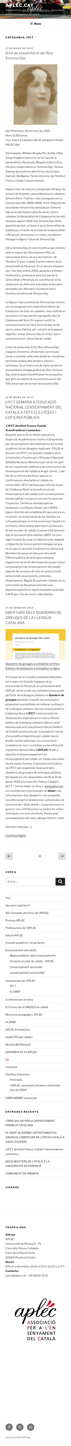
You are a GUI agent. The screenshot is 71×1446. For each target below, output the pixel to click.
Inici (8, 898)
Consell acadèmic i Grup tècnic (25, 942)
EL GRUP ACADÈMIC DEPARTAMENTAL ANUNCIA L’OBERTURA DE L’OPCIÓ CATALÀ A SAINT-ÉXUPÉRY (35, 1137)
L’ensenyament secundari (26, 967)
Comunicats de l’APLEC (20, 980)
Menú (37, 23)
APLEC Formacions (17, 1029)
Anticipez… (17, 1079)
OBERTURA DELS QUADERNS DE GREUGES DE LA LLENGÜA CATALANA (33, 617)
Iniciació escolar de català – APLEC (32, 961)
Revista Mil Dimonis (18, 1044)
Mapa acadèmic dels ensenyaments (33, 955)
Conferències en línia (19, 999)
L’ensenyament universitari (27, 972)
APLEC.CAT (19, 5)
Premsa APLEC (15, 920)
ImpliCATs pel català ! (19, 1037)
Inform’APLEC (14, 935)
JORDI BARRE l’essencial (21, 1098)
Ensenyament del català (20, 950)
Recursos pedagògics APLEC (23, 1014)
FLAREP (15, 991)
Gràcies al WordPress (18, 1437)
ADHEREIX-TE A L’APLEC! (21, 1052)
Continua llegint (15, 835)
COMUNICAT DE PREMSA (22, 1173)
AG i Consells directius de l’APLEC (27, 913)
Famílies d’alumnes (17, 1074)
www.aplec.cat (54, 786)
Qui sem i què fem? (17, 905)
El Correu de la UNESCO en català (26, 1007)
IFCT (13, 986)
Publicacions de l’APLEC (20, 928)
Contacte (11, 1067)
